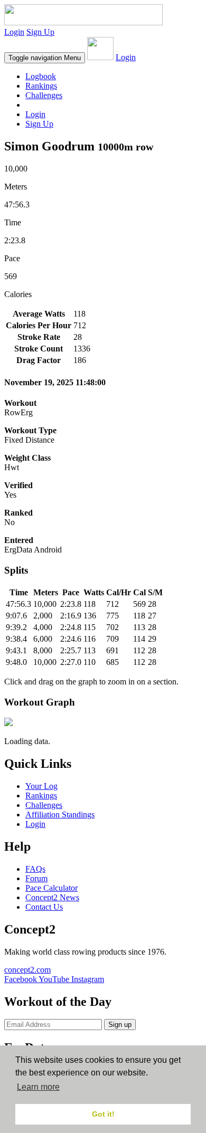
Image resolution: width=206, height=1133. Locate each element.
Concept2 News (52, 897)
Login (14, 31)
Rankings (41, 85)
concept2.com (27, 969)
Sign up (120, 1025)
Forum (36, 878)
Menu (44, 58)
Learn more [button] (38, 1086)
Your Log (41, 786)
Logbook (40, 76)
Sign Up (40, 31)
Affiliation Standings (60, 814)
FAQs (35, 868)
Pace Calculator (51, 887)
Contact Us (44, 906)
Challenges (43, 95)
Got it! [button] (103, 1114)
